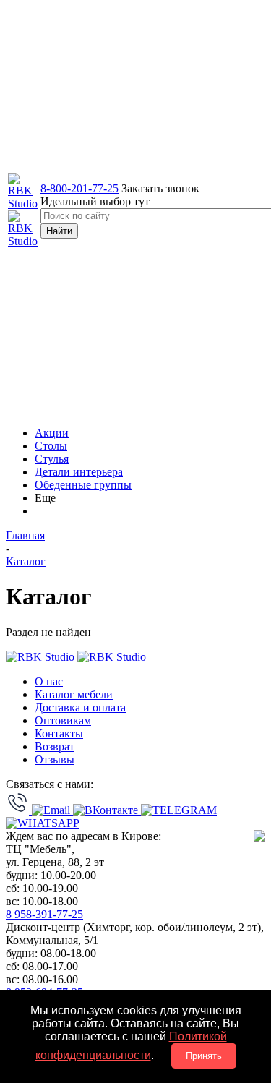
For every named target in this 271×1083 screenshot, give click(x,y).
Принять (204, 1055)
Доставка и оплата (80, 707)
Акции (52, 433)
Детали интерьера (79, 472)
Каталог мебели (74, 694)
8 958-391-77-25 (44, 914)
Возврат (54, 746)
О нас (49, 681)
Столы (51, 446)
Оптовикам (63, 720)
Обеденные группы (83, 485)
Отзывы (54, 759)
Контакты (59, 733)
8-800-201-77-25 (79, 188)
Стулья (52, 459)
